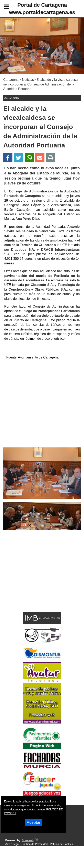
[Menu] (3, 7)
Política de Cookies (61, 844)
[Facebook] (7, 158)
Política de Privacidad (35, 844)
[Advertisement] (42, 405)
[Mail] (39, 158)
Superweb (27, 840)
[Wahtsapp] (29, 158)
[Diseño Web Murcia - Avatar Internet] (36, 840)
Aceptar (33, 822)
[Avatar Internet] (42, 722)
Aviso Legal (12, 844)
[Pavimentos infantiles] (42, 747)
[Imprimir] (50, 158)
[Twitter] (18, 158)
